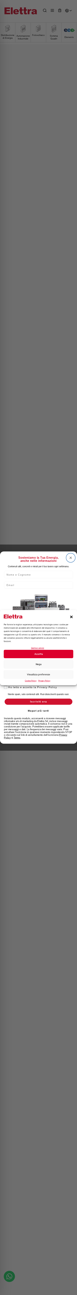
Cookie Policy (30, 680)
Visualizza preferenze (38, 674)
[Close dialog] (71, 557)
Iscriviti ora (38, 701)
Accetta (38, 654)
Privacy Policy (44, 680)
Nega (38, 664)
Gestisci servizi (37, 648)
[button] (71, 617)
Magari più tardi (38, 711)
